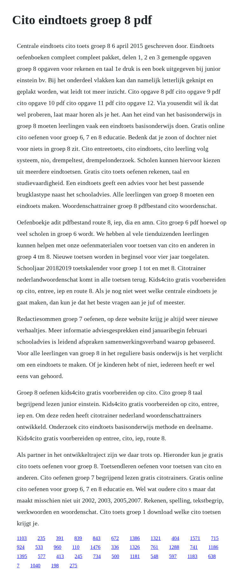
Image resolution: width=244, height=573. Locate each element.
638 (212, 556)
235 (41, 538)
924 (20, 547)
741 (194, 547)
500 (115, 556)
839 (78, 538)
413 (60, 556)
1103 (22, 538)
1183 (192, 556)
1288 (174, 547)
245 (78, 556)
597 (173, 556)
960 (57, 547)
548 (154, 556)
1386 (135, 538)
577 (41, 556)
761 (154, 547)
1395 (22, 556)
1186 (213, 547)
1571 (195, 538)
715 (215, 538)
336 (115, 547)
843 (96, 538)
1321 (156, 538)
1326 (135, 547)
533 (39, 547)
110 (75, 547)
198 (55, 565)
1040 (35, 565)
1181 (135, 556)
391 (60, 538)
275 (73, 565)
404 (175, 538)
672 (115, 538)
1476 (95, 547)
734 (97, 556)
